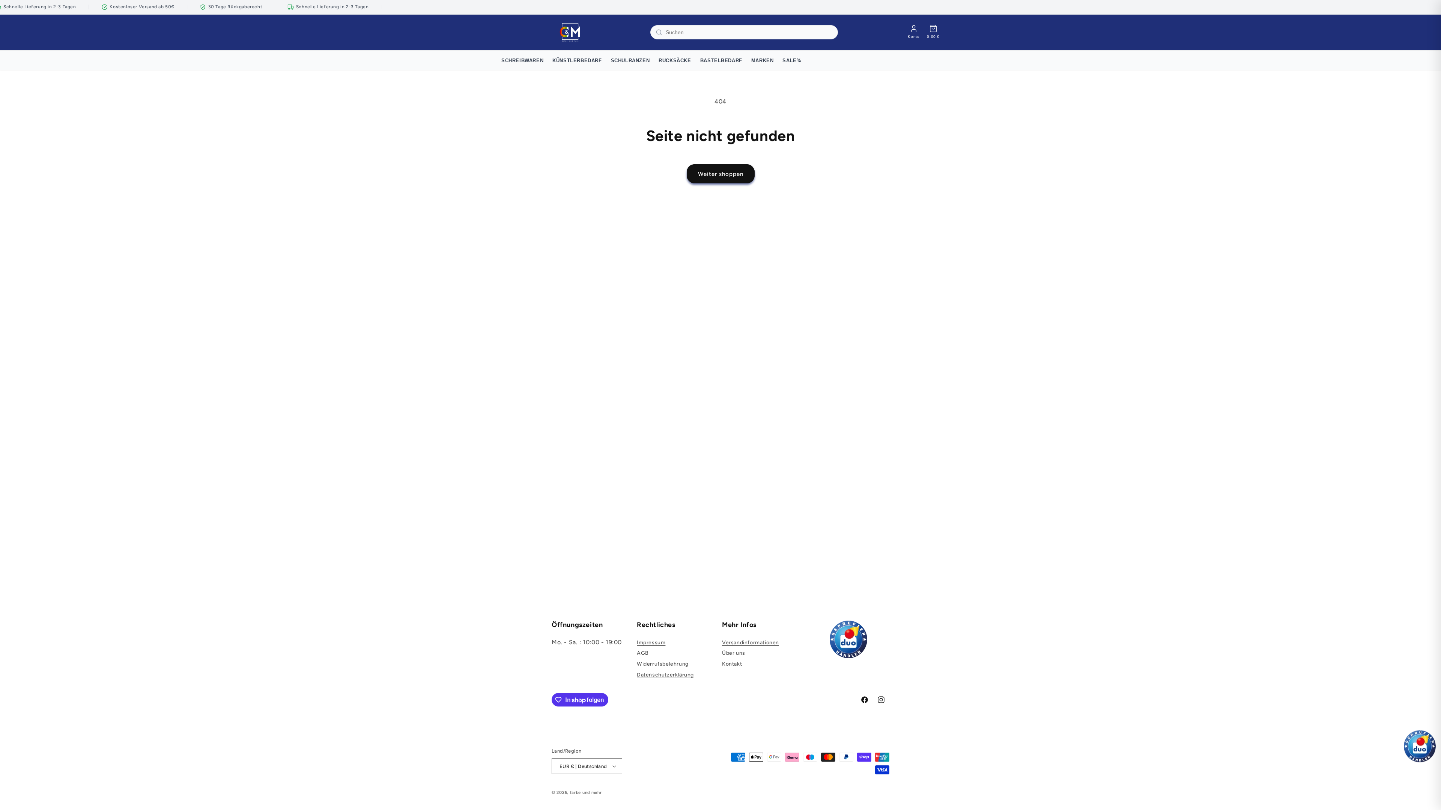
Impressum (651, 642)
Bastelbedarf (721, 60)
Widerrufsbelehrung (663, 664)
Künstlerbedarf (577, 60)
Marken (762, 60)
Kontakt (732, 664)
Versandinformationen (750, 642)
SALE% (791, 60)
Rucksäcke (675, 60)
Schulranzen (630, 60)
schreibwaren (522, 60)
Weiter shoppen (720, 174)
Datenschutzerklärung (665, 675)
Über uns (733, 653)
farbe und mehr (586, 792)
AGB (643, 653)
